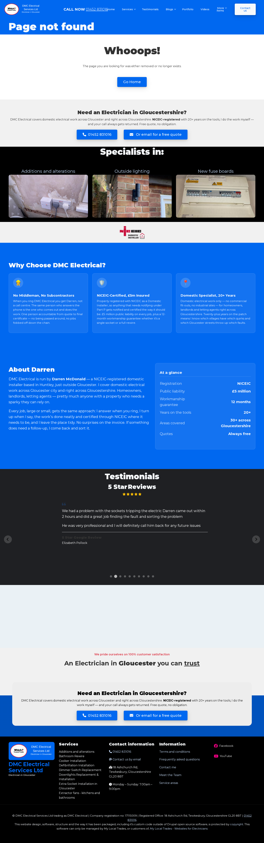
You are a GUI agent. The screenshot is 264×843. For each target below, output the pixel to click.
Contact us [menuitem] (245, 9)
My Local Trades (160, 828)
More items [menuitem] (222, 12)
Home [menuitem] (111, 9)
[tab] (111, 576)
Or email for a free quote (158, 134)
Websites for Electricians (191, 828)
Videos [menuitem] (205, 9)
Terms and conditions (174, 751)
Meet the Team (170, 775)
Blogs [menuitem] (171, 12)
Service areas (168, 783)
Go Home (132, 82)
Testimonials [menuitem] (150, 9)
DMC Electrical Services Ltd (29, 767)
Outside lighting (132, 171)
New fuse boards (216, 171)
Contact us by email (127, 759)
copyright (236, 824)
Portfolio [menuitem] (187, 9)
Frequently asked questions (179, 759)
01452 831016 (97, 9)
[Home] (22, 9)
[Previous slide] (8, 539)
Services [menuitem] (129, 12)
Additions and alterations (48, 171)
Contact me (167, 767)
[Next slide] (256, 539)
